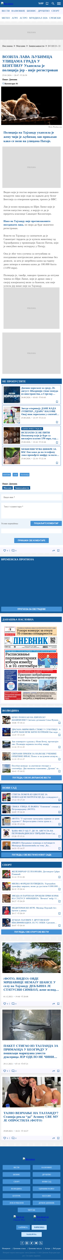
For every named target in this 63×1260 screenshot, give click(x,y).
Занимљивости (36, 45)
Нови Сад (46, 1181)
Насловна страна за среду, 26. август (31, 663)
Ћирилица (39, 1227)
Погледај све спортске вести (31, 932)
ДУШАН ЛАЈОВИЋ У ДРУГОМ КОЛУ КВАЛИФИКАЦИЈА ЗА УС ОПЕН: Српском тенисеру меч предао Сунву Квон (31, 922)
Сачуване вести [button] (47, 3)
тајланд (25, 474)
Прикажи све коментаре (31, 540)
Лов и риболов (17, 1203)
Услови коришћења (9, 523)
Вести (6, 10)
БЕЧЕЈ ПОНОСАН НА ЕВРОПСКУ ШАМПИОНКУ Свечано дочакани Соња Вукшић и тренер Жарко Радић (31, 720)
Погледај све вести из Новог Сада (31, 855)
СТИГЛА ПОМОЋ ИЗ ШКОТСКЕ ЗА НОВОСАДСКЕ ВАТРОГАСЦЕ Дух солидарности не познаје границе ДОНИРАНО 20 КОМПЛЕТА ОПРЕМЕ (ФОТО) (31, 797)
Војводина (16, 1188)
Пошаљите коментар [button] (46, 523)
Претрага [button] (53, 3)
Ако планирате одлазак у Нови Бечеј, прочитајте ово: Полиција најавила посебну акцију (31, 744)
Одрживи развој (46, 1188)
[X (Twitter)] (31, 1243)
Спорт (55, 10)
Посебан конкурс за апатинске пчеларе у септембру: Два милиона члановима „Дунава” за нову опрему (31, 768)
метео (6, 17)
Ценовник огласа (19, 1248)
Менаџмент (6, 1248)
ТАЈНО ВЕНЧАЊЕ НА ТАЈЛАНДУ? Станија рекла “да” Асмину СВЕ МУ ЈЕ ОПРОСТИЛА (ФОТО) (31, 1108)
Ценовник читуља (35, 1248)
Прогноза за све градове (31, 609)
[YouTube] (36, 1243)
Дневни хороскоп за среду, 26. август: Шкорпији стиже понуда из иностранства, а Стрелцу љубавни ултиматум (31, 394)
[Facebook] (22, 1243)
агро (15, 17)
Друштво (44, 10)
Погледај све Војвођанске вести (31, 778)
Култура (17, 1196)
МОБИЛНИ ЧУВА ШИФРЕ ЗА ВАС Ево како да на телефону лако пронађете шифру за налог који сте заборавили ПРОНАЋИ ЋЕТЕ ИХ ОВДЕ (31, 455)
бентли (6, 474)
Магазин (20, 45)
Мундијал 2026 (38, 17)
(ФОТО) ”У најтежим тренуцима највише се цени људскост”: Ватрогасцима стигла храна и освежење (31, 821)
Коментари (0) (11, 83)
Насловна (7, 45)
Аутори (47, 1248)
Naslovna (31, 1234)
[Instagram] (27, 1243)
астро (23, 17)
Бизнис (31, 10)
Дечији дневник (46, 1203)
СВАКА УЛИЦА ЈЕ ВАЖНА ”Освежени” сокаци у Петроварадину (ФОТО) (31, 809)
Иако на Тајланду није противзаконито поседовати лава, (27, 222)
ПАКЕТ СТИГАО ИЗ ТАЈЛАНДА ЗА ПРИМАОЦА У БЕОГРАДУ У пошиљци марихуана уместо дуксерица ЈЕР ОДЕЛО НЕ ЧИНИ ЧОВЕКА (31, 1040)
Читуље (31, 1210)
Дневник (13, 79)
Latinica (23, 1227)
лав (15, 474)
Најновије (18, 10)
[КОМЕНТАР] (13, 550)
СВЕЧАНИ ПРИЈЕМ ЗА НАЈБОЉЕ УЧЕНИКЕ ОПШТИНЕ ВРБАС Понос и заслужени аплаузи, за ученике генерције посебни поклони (31, 756)
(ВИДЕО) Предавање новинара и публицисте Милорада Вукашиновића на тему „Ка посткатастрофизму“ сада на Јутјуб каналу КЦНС (31, 845)
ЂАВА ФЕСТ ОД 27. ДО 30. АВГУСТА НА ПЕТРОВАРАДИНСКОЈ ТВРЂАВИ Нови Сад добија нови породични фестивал (31, 833)
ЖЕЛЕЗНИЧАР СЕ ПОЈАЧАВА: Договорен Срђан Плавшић (31, 874)
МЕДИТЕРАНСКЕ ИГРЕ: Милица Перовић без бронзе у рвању (31, 910)
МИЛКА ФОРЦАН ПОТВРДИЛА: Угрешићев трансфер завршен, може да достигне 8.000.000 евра (31, 886)
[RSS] (41, 1243)
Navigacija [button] (59, 3)
